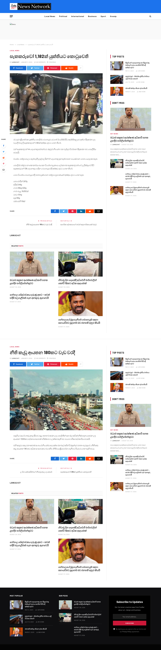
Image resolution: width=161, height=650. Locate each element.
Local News (49, 16)
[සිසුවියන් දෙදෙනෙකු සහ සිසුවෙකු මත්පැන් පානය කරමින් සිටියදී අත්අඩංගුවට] (116, 65)
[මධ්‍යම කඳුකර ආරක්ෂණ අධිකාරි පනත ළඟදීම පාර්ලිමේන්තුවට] (32, 264)
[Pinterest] (3, 163)
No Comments (40, 62)
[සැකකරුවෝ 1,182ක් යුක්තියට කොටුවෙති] (56, 103)
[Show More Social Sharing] (80, 68)
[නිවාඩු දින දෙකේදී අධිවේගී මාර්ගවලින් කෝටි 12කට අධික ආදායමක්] (80, 264)
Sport (103, 16)
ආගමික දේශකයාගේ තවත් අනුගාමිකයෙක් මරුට (78, 224)
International (77, 16)
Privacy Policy (126, 632)
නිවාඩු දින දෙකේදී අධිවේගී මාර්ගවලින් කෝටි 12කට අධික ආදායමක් (77, 282)
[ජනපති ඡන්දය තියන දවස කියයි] (116, 91)
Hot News (114, 134)
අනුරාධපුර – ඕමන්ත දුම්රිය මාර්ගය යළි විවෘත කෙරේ (137, 77)
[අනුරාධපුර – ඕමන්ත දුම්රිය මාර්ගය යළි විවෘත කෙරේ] (116, 79)
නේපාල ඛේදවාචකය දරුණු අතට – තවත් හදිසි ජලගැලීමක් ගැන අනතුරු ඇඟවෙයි (30, 296)
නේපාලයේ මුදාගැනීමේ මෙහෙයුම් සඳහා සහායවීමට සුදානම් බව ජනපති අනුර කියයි (79, 321)
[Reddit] (3, 157)
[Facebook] (3, 145)
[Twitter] (3, 151)
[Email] (3, 169)
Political (63, 16)
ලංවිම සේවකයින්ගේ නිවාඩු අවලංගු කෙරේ (36, 472)
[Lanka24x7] (30, 6)
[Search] (150, 16)
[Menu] (11, 16)
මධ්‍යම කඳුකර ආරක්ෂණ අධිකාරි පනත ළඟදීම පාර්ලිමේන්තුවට (29, 282)
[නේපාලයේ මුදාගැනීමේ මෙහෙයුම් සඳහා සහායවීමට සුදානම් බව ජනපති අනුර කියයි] (80, 303)
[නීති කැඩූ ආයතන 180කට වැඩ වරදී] (56, 399)
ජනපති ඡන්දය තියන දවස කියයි (136, 88)
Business (92, 16)
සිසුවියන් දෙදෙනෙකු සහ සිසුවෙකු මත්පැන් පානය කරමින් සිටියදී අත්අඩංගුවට (137, 65)
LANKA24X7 (15, 62)
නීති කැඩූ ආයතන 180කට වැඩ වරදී (39, 224)
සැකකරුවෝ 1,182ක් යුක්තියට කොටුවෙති (75, 472)
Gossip (113, 16)
